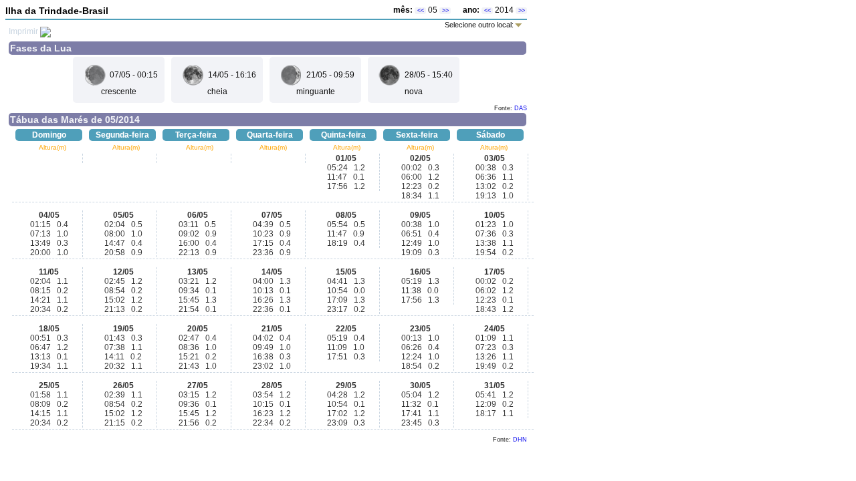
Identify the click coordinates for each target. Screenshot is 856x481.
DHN (520, 439)
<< (420, 10)
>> (445, 10)
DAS (520, 108)
